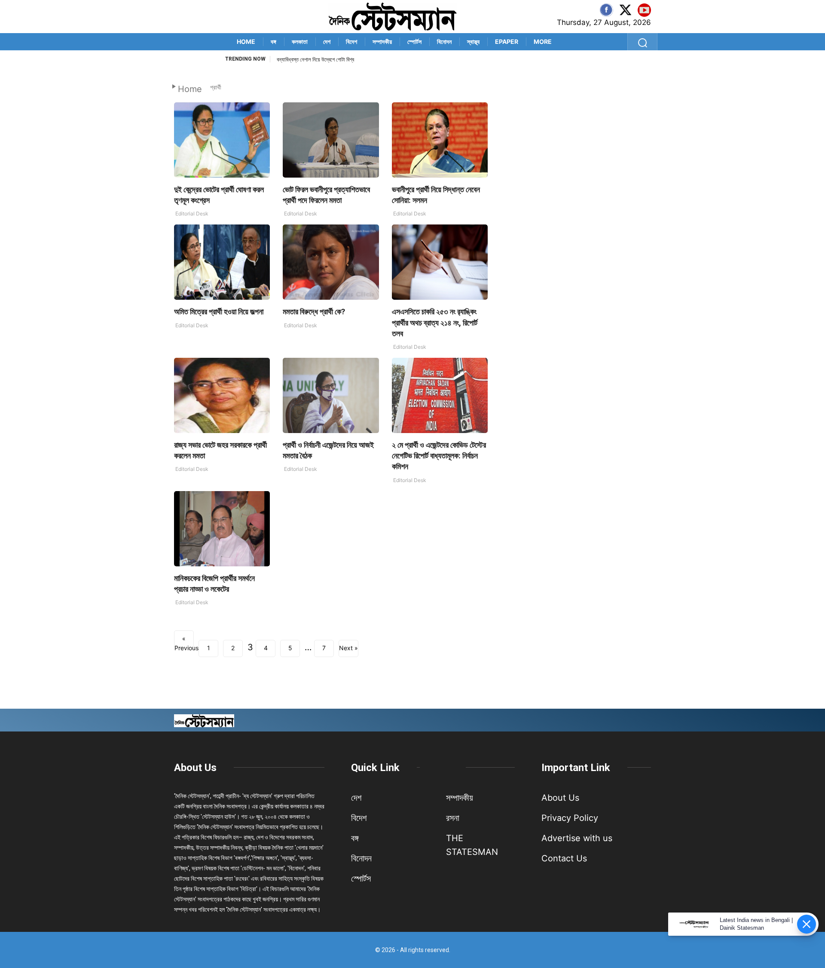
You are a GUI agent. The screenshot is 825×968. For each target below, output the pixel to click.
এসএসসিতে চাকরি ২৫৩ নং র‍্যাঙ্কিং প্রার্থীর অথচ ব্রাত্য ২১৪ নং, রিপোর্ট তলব (434, 322)
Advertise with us (576, 838)
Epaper (506, 41)
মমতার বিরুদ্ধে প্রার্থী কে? (314, 311)
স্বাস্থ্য (473, 41)
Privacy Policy (569, 818)
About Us (195, 768)
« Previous (184, 641)
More (543, 41)
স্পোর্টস (414, 41)
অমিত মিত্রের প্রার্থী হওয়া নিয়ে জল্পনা (218, 311)
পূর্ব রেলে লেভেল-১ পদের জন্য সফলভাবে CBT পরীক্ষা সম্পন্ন (331, 59)
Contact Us (564, 858)
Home (246, 41)
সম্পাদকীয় (382, 41)
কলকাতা (300, 41)
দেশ (326, 41)
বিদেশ (351, 41)
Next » (348, 647)
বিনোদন (444, 41)
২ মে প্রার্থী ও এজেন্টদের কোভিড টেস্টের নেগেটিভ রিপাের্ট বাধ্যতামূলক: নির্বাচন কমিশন (439, 455)
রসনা (452, 818)
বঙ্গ (273, 41)
